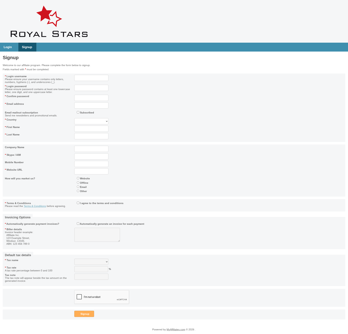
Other (83, 191)
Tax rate (10, 267)
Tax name (11, 260)
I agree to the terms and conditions (101, 203)
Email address (14, 103)
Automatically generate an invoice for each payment (111, 223)
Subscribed (86, 112)
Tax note (10, 275)
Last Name (12, 134)
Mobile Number (14, 162)
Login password (16, 86)
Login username (16, 76)
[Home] (49, 39)
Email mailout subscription (21, 112)
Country (10, 119)
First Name (12, 127)
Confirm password (17, 96)
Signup (27, 47)
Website (84, 178)
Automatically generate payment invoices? (32, 223)
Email (83, 187)
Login (8, 47)
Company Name (14, 147)
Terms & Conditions (18, 203)
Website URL (13, 169)
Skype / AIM (13, 154)
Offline (83, 182)
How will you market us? (20, 178)
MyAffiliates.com (176, 329)
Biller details (13, 229)
